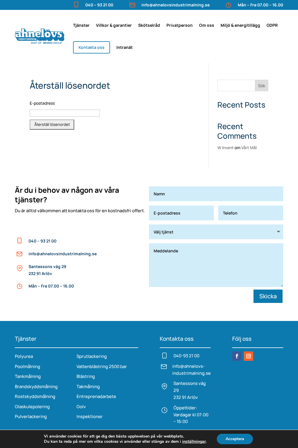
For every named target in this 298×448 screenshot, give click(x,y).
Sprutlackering (92, 356)
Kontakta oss (91, 47)
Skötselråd (149, 25)
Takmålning (88, 386)
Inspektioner (90, 416)
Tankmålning (28, 376)
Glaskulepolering (32, 407)
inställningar (194, 441)
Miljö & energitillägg (240, 25)
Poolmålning (27, 366)
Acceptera (235, 439)
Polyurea (24, 356)
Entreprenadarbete (96, 396)
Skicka (268, 296)
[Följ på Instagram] (248, 356)
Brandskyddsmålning (36, 386)
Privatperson (179, 25)
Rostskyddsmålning (35, 396)
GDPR (272, 25)
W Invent (225, 147)
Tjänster (81, 25)
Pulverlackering (31, 416)
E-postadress (42, 103)
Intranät (124, 47)
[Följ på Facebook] (237, 356)
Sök (261, 85)
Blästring (86, 376)
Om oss (206, 25)
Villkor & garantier (114, 25)
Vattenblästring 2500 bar (102, 366)
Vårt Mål (249, 147)
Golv (81, 407)
